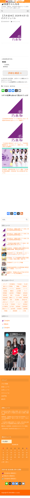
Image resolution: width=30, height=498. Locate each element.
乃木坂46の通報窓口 (9, 473)
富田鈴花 (5, 295)
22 (3, 457)
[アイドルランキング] (10, 2)
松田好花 (25, 293)
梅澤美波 (12, 86)
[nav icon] (28, 11)
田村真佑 (25, 304)
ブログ (19, 304)
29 (3, 459)
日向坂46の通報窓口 (9, 479)
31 (11, 459)
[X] (18, 213)
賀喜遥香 (15, 311)
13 (23, 452)
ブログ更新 (4, 384)
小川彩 (24, 311)
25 (15, 457)
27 (23, 457)
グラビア (12, 302)
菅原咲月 (25, 286)
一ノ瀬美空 (25, 302)
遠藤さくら (12, 297)
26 (19, 457)
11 (15, 452)
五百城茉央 (12, 284)
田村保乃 (5, 288)
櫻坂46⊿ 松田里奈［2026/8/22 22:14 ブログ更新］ (14, 426)
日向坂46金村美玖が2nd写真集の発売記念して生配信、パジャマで (18, 268)
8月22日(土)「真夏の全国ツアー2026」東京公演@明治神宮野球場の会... (18, 229)
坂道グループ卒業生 (8, 286)
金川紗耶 (13, 308)
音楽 (11, 295)
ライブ (25, 291)
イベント (18, 302)
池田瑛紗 (25, 308)
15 (3, 455)
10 (11, 452)
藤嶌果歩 (18, 288)
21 (26, 455)
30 (7, 459)
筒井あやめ (24, 299)
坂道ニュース (5, 387)
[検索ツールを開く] (2, 11)
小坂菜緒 (5, 291)
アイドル (11, 288)
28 (26, 457)
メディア (5, 284)
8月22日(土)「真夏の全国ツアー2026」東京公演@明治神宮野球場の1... (18, 239)
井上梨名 (17, 295)
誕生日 (3, 399)
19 (19, 455)
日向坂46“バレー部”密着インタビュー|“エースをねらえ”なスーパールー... (18, 253)
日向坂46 (19, 308)
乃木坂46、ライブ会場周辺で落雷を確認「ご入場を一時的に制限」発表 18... (18, 258)
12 (19, 452)
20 (23, 455)
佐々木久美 (5, 304)
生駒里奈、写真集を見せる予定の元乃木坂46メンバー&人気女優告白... (18, 272)
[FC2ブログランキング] (19, 2)
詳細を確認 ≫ (15, 72)
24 (11, 457)
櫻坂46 (12, 291)
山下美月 (12, 306)
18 (15, 455)
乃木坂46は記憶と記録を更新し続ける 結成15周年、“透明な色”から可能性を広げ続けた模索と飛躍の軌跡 (15, 412)
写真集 (5, 311)
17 (11, 455)
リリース (25, 288)
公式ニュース (5, 390)
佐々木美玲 (19, 297)
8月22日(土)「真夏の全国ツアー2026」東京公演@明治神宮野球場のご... (18, 234)
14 (26, 452)
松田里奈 (18, 306)
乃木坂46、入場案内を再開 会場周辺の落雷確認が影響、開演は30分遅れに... (18, 248)
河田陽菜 (5, 293)
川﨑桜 (17, 286)
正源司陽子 (25, 306)
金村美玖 (11, 293)
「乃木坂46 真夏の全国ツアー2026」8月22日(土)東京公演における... (18, 243)
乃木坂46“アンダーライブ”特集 (15, 262)
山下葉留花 (5, 306)
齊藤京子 (5, 299)
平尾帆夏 (18, 293)
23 (7, 457)
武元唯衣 (17, 299)
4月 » (6, 462)
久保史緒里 (5, 297)
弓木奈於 (19, 284)
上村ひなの (5, 302)
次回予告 (4, 396)
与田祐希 (25, 295)
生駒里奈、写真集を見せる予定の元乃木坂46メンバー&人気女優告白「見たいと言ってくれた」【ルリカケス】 (15, 418)
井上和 (25, 284)
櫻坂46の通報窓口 (8, 476)
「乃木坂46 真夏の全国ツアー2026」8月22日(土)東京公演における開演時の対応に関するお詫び (15, 422)
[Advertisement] (15, 50)
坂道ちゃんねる (11, 4)
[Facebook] (8, 213)
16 (7, 455)
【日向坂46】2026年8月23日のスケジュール (13, 428)
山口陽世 (19, 291)
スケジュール (16, 21)
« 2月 (2, 462)
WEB (11, 299)
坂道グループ (5, 308)
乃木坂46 (6, 86)
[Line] (6, 483)
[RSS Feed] (21, 213)
